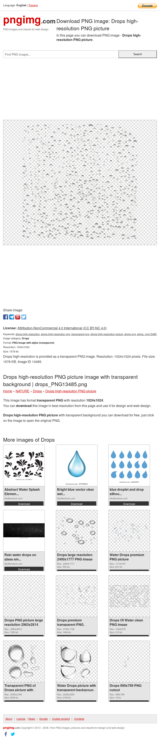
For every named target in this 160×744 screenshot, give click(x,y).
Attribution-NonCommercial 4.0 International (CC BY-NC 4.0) (62, 328)
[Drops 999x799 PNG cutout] (129, 661)
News (32, 718)
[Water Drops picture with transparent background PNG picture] (76, 661)
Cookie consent (61, 718)
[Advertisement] (80, 90)
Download (24, 504)
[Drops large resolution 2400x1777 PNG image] (76, 530)
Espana (33, 5)
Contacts (79, 718)
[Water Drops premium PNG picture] (129, 530)
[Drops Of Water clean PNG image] (129, 596)
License (20, 718)
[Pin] (17, 316)
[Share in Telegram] (11, 316)
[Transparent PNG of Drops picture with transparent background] (24, 661)
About (8, 718)
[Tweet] (23, 316)
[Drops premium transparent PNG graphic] (76, 596)
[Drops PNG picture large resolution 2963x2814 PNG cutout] (24, 596)
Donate (43, 718)
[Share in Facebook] (5, 316)
